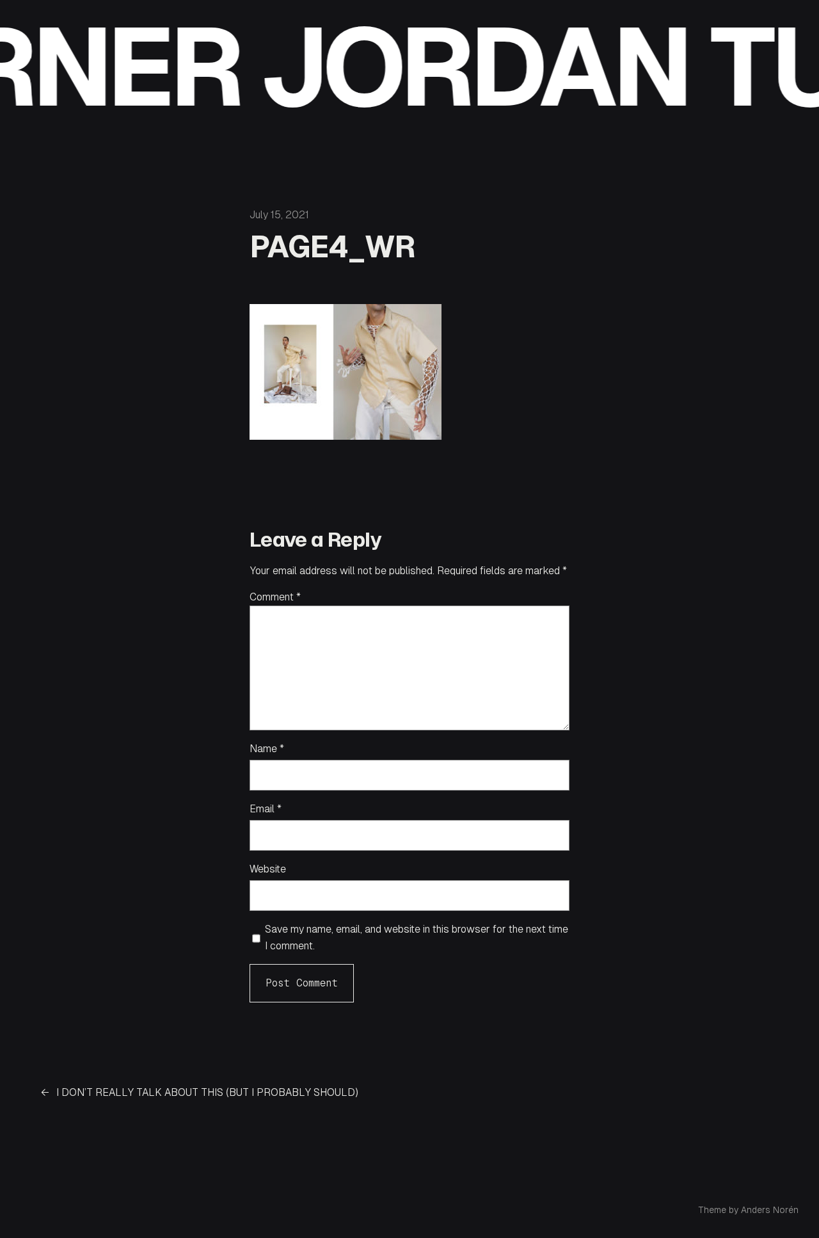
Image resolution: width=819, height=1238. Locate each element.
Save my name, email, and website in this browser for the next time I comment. (416, 937)
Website (268, 869)
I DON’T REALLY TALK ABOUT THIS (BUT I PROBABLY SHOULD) (207, 1092)
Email (266, 809)
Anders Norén (770, 1210)
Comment (275, 597)
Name (267, 749)
